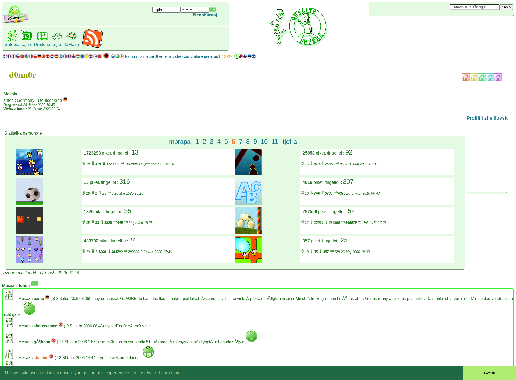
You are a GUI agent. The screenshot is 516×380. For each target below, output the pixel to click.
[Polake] (35, 57)
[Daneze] (65, 57)
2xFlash (71, 44)
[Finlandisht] (14, 57)
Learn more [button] (170, 373)
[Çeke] (18, 57)
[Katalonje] (86, 57)
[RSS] (92, 47)
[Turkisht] (43, 57)
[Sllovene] (245, 57)
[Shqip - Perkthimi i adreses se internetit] (106, 57)
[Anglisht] (5, 57)
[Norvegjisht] (48, 57)
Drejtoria (42, 44)
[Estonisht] (249, 57)
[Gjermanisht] (39, 57)
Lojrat (57, 44)
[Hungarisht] (78, 57)
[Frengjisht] (9, 57)
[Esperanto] (117, 57)
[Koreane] (241, 57)
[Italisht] (31, 57)
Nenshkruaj (205, 15)
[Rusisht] (113, 57)
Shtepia (12, 44)
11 (274, 141)
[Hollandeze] (52, 57)
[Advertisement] (400, 25)
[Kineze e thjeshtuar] (99, 57)
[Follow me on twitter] (16, 22)
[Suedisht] (82, 57)
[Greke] (95, 57)
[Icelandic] (254, 57)
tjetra (290, 141)
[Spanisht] (56, 57)
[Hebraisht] (61, 57)
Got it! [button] (490, 373)
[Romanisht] (69, 57)
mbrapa (180, 141)
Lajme (27, 44)
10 (264, 141)
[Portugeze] (24, 57)
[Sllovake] (73, 57)
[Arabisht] (236, 57)
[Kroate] (91, 57)
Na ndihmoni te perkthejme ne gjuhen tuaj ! (172, 56)
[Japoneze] (122, 57)
